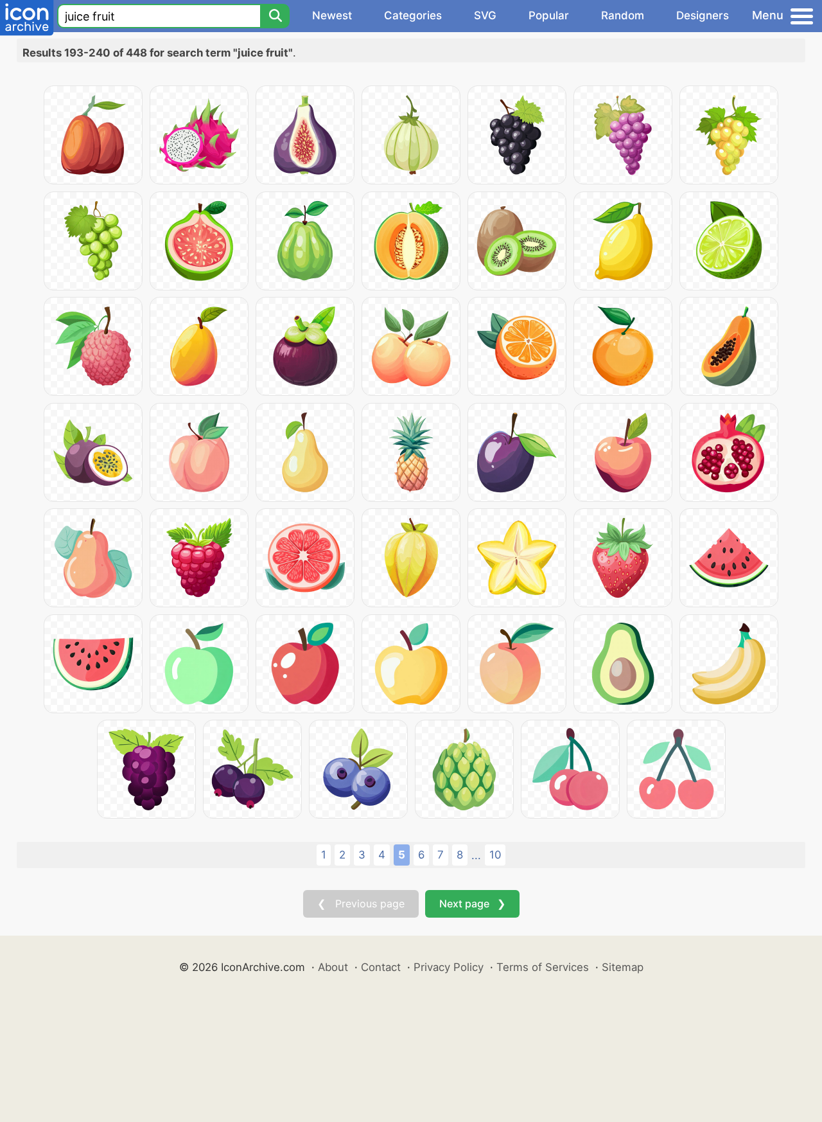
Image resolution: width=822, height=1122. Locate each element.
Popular (549, 15)
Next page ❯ (472, 903)
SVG (485, 15)
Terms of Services (542, 967)
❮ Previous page (361, 903)
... (476, 855)
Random (622, 15)
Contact (381, 967)
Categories (413, 15)
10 (495, 854)
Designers (702, 15)
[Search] (275, 16)
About (333, 967)
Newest (332, 15)
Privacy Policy (449, 967)
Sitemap (622, 967)
